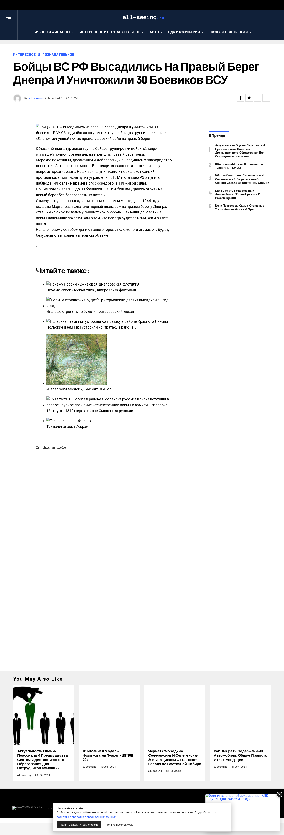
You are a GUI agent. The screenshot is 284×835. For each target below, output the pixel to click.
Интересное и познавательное (110, 32)
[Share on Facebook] (240, 98)
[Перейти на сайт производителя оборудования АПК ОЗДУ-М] (243, 812)
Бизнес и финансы (51, 32)
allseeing (36, 98)
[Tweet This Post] (249, 98)
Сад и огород (140, 49)
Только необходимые (120, 824)
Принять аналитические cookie (79, 824)
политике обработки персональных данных (86, 816)
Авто (154, 32)
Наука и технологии (228, 32)
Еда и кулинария (184, 32)
